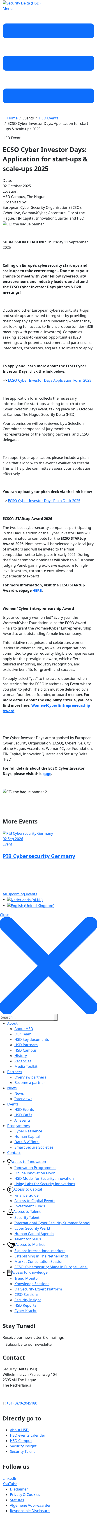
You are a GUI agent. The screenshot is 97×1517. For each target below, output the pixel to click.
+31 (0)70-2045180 (22, 1403)
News (12, 1087)
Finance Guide (26, 1195)
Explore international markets (39, 1250)
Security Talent (26, 1217)
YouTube (10, 1483)
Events (12, 1104)
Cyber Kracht (25, 1310)
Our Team (22, 1034)
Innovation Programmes (35, 1167)
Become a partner (29, 1082)
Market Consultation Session (39, 1261)
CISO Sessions (26, 1294)
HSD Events (24, 1109)
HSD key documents (31, 1039)
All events (22, 1120)
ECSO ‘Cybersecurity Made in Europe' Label (51, 1266)
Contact (14, 1152)
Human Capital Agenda (34, 1233)
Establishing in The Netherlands (41, 1256)
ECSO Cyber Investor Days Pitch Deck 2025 (44, 500)
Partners (14, 1071)
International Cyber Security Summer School (52, 1222)
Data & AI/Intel (26, 1141)
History (20, 1055)
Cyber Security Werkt (32, 1228)
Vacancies (22, 1061)
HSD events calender (27, 1435)
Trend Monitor (26, 1278)
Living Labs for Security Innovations (44, 1183)
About (12, 1023)
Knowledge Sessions (31, 1283)
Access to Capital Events (34, 1200)
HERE (37, 590)
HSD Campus (25, 1050)
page (46, 773)
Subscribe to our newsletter (29, 1344)
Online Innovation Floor (34, 1173)
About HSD (23, 1028)
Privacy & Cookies (25, 1494)
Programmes (18, 1125)
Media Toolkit (25, 1066)
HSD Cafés (23, 1114)
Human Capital (27, 1136)
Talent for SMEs (27, 1239)
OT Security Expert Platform (38, 1289)
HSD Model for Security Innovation (44, 1178)
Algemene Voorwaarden (30, 1505)
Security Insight (27, 1299)
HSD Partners (26, 1044)
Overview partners (30, 1077)
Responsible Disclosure (30, 1510)
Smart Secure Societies (33, 1147)
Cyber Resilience (28, 1131)
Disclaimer (19, 1489)
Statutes (17, 1499)
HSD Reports (25, 1305)
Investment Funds (29, 1206)
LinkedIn (10, 1478)
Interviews (23, 1098)
